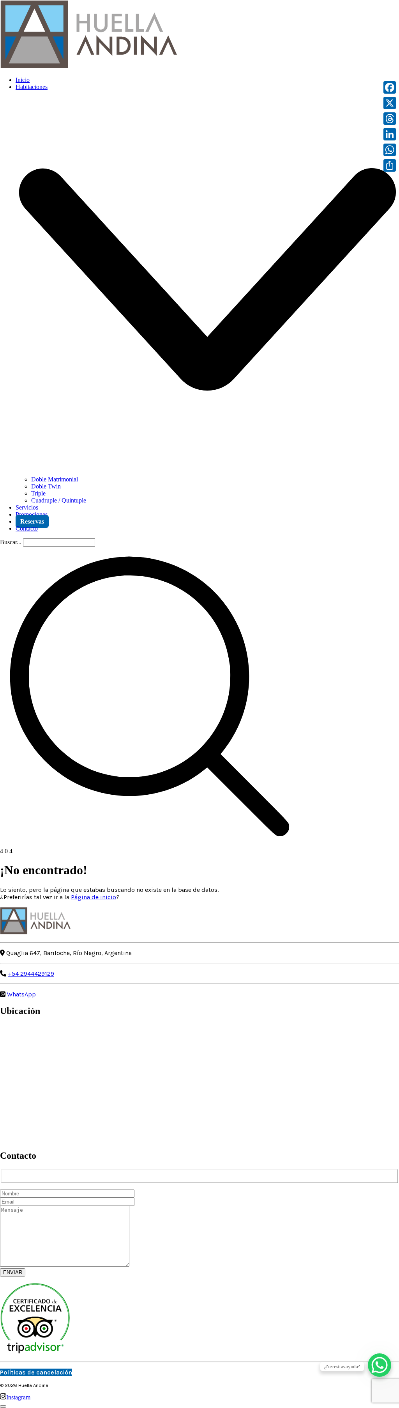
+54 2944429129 (31, 973)
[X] (389, 103)
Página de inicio (93, 897)
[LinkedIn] (389, 134)
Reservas (32, 521)
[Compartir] (389, 165)
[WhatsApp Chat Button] (379, 1365)
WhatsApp (21, 994)
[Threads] (389, 118)
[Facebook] (389, 87)
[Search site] (149, 844)
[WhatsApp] (389, 150)
